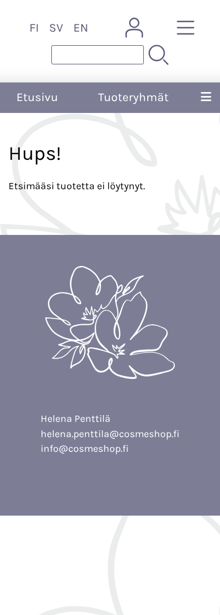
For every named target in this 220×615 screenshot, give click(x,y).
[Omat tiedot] (134, 27)
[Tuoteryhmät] (185, 27)
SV (56, 27)
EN (80, 27)
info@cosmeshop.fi (85, 448)
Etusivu (37, 97)
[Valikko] (206, 97)
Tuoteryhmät (133, 97)
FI (34, 27)
